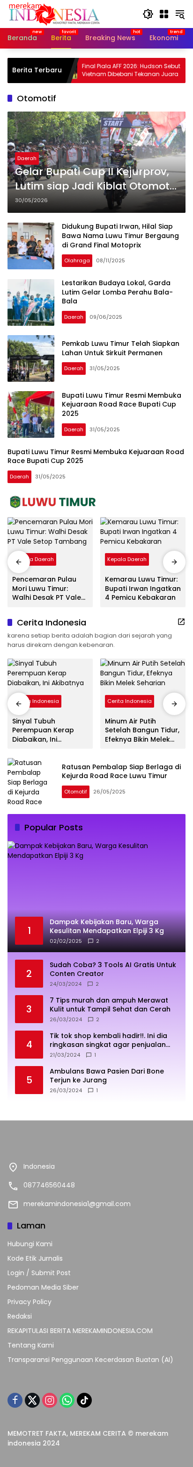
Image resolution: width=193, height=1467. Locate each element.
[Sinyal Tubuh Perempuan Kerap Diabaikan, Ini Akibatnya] (50, 685)
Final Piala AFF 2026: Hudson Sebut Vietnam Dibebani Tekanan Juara (109, 70)
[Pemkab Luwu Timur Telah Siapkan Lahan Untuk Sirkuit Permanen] (30, 358)
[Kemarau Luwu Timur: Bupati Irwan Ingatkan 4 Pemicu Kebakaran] (143, 543)
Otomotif (75, 791)
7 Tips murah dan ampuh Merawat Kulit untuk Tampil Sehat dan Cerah (110, 1005)
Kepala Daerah (34, 559)
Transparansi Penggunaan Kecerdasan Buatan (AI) (90, 1359)
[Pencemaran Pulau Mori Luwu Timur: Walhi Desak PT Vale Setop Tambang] (50, 543)
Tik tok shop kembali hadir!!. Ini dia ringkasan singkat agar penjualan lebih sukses (108, 1041)
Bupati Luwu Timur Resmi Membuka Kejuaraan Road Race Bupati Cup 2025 (121, 404)
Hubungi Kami (29, 1244)
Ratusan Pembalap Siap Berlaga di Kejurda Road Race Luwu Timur (121, 771)
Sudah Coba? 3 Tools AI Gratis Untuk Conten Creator (113, 970)
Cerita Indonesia (37, 701)
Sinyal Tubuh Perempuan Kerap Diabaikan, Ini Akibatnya (43, 730)
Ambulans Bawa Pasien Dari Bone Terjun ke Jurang (107, 1076)
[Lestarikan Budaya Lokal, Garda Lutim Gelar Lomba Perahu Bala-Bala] (30, 302)
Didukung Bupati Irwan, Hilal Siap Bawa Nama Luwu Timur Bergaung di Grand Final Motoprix (120, 235)
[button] (148, 14)
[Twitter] (32, 1400)
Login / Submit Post (39, 1272)
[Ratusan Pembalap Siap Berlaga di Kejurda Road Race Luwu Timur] (30, 781)
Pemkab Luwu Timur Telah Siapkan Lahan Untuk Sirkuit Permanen (120, 348)
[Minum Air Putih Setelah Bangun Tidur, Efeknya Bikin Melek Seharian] (143, 685)
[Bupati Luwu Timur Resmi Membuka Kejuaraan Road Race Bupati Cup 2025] (30, 414)
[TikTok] (84, 1400)
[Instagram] (49, 1400)
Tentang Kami (30, 1345)
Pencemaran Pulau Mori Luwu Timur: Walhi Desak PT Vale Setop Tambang (46, 589)
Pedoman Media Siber (43, 1287)
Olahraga (77, 260)
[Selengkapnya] (96, 502)
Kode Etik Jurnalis (35, 1258)
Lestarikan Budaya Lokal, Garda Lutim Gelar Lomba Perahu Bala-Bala (117, 292)
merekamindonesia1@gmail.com (77, 1203)
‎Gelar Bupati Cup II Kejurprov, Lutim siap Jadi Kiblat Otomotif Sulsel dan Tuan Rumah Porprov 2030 (95, 179)
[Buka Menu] (164, 14)
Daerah (27, 158)
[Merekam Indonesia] (54, 13)
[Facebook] (14, 1400)
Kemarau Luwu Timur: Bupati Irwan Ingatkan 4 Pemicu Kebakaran (143, 588)
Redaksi (19, 1316)
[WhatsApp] (66, 1400)
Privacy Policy (29, 1301)
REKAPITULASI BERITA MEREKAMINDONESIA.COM (80, 1330)
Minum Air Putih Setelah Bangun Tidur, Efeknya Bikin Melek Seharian (142, 730)
